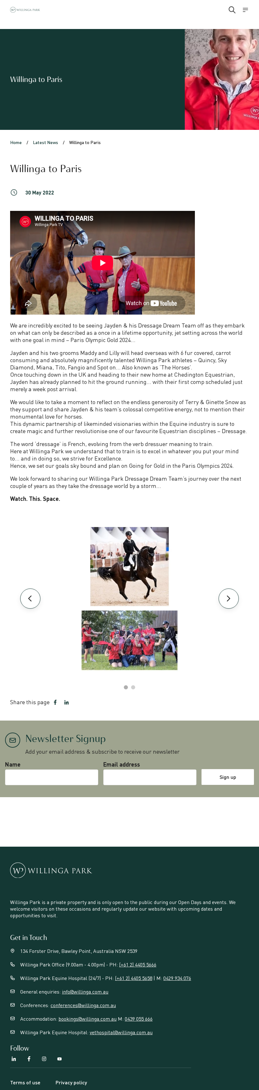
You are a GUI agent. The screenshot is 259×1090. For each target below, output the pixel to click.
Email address (121, 764)
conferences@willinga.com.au (83, 1005)
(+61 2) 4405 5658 (133, 978)
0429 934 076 (177, 978)
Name (13, 764)
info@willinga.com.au (85, 991)
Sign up (228, 777)
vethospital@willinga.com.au (121, 1032)
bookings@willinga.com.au (87, 1018)
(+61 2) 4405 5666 (137, 964)
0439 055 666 (139, 1018)
